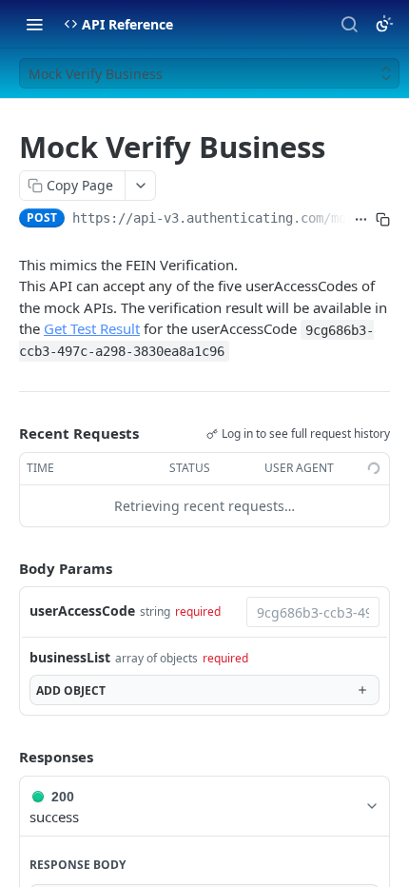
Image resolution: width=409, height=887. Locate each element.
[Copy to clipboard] (383, 219)
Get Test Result (92, 328)
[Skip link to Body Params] (5, 568)
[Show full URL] (361, 219)
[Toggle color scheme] (384, 24)
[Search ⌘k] (349, 24)
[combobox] (313, 612)
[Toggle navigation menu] (34, 24)
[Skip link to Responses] (5, 756)
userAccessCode (82, 610)
